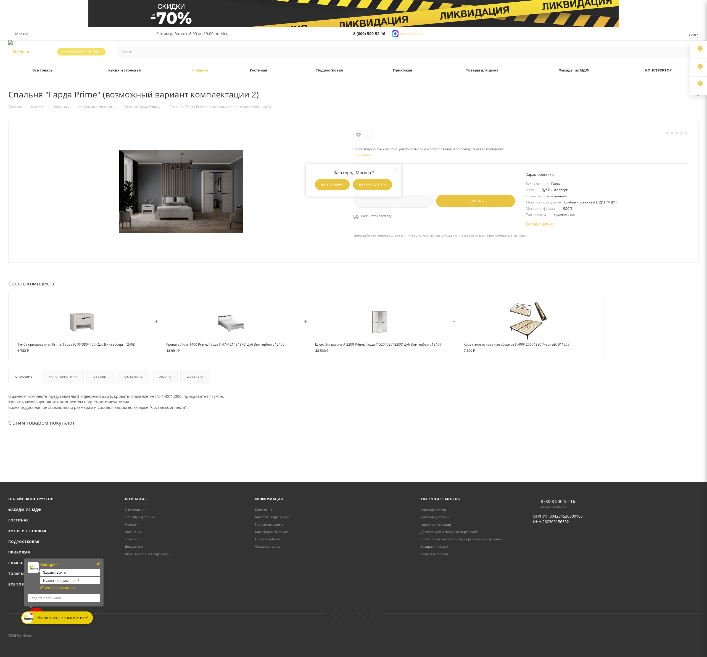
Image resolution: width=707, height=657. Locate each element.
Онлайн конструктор (30, 499)
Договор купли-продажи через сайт (449, 531)
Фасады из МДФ (24, 509)
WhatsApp (368, 613)
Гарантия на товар (435, 524)
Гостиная (18, 520)
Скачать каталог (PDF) (81, 52)
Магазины (263, 509)
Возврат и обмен (434, 546)
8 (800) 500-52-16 (369, 33)
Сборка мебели (267, 539)
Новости (132, 524)
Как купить (132, 376)
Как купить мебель (440, 499)
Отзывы (100, 376)
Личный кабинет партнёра (147, 554)
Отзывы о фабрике (140, 517)
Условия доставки (435, 517)
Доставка (195, 376)
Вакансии (133, 531)
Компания (136, 499)
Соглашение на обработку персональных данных (460, 539)
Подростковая (23, 541)
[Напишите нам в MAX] (395, 33)
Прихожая (19, 552)
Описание (23, 376)
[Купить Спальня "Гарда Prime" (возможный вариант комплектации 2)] (181, 191)
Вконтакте (339, 613)
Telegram (354, 613)
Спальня (17, 563)
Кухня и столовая (27, 531)
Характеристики (63, 376)
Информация (269, 499)
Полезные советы (269, 524)
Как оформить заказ (271, 531)
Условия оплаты (433, 509)
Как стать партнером (272, 517)
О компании (135, 509)
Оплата (165, 376)
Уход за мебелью (434, 554)
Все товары (20, 584)
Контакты (132, 539)
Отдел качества (268, 546)
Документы (134, 546)
